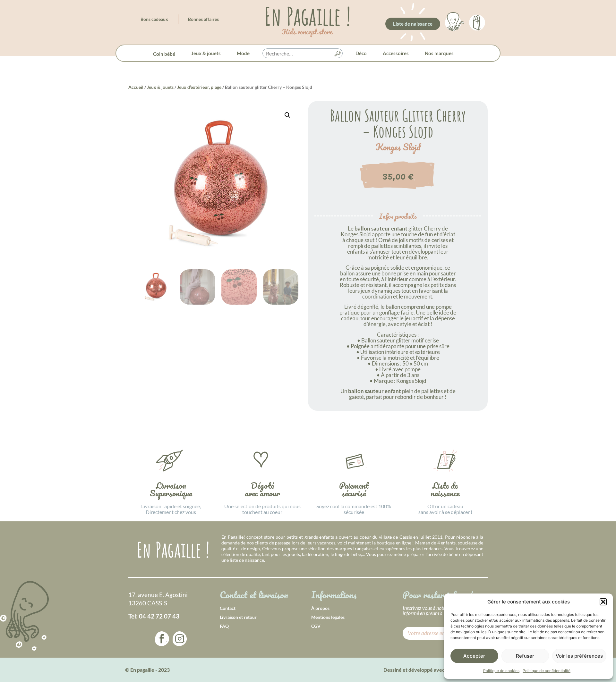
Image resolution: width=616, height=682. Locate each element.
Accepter (474, 656)
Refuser (525, 656)
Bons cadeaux (154, 19)
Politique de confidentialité (546, 670)
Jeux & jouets (206, 53)
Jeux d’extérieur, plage (199, 87)
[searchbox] (302, 53)
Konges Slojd (398, 147)
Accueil (135, 87)
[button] (603, 602)
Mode (243, 53)
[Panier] (477, 21)
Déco (361, 53)
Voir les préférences (579, 656)
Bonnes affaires (203, 19)
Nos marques (439, 53)
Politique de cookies (501, 670)
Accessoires (396, 53)
